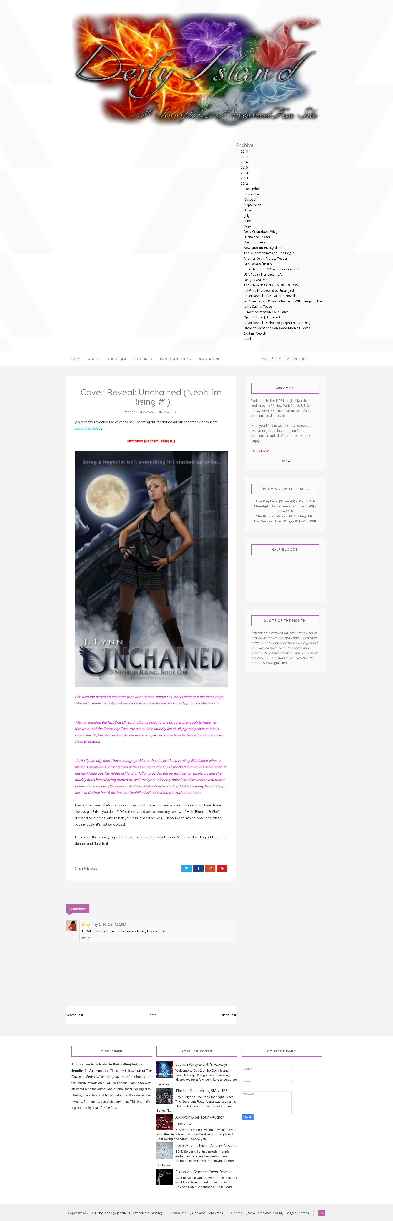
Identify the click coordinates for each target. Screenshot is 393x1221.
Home (76, 359)
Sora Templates (260, 1213)
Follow (285, 460)
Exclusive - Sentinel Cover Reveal (203, 1171)
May (248, 226)
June (248, 221)
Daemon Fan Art (256, 242)
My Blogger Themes (294, 1213)
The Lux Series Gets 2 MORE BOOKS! (271, 285)
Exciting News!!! (255, 333)
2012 (245, 183)
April (248, 338)
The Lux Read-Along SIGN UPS (201, 1090)
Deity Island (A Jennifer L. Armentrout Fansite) (128, 1213)
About (94, 359)
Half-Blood (195, 811)
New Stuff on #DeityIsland (263, 248)
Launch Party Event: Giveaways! (201, 1064)
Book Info (142, 359)
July (247, 215)
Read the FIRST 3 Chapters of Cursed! (271, 269)
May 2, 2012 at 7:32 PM (108, 924)
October (250, 199)
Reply (86, 938)
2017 (245, 156)
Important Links (175, 359)
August (250, 210)
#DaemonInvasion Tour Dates (266, 312)
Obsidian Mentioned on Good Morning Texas (277, 328)
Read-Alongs (210, 359)
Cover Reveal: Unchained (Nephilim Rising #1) (277, 322)
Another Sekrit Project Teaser (265, 258)
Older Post (228, 1015)
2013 (245, 178)
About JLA (116, 359)
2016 (245, 162)
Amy (86, 924)
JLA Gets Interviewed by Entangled (269, 290)
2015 (245, 167)
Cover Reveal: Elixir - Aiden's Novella (270, 296)
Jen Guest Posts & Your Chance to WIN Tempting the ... (284, 301)
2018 (245, 151)
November (252, 194)
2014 (245, 173)
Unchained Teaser (257, 237)
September (253, 205)
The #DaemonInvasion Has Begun (269, 253)
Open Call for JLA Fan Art (262, 317)
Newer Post (74, 1015)
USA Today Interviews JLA (263, 274)
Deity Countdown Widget (262, 231)
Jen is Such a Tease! (258, 306)
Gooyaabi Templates (207, 1213)
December (252, 189)
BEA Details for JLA (258, 263)
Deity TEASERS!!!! (256, 280)
